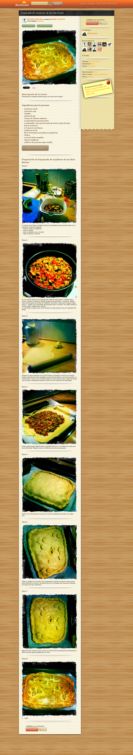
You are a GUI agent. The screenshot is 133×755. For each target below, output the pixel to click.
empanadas (40, 21)
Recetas (83, 3)
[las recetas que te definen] (22, 5)
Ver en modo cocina (28, 26)
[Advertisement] (97, 112)
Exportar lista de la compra (35, 148)
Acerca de (105, 3)
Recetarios (91, 3)
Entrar (114, 3)
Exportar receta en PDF (44, 26)
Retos (98, 3)
